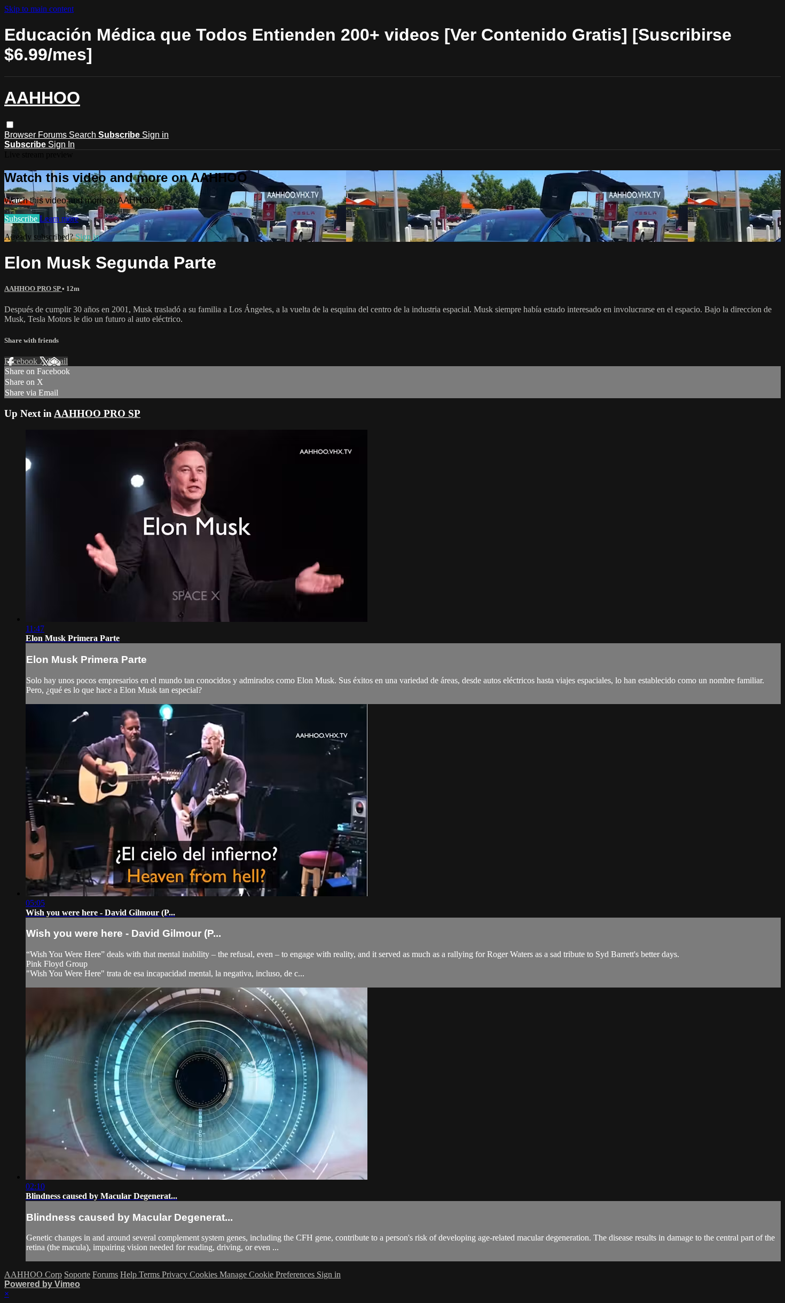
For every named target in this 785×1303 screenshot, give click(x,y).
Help (129, 1274)
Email (58, 361)
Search (83, 134)
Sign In (61, 144)
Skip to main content (39, 8)
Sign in (155, 134)
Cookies (204, 1274)
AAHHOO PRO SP (33, 289)
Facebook (22, 361)
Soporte (77, 1274)
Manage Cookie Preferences (268, 1274)
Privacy (176, 1274)
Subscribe (22, 218)
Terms (150, 1274)
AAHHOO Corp (33, 1274)
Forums (53, 134)
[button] (9, 124)
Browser (21, 134)
